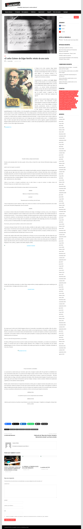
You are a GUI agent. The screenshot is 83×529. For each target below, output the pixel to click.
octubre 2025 (62, 119)
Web (5, 510)
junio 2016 (61, 287)
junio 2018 (61, 241)
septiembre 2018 (62, 236)
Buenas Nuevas (8, 12)
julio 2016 (61, 285)
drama (66, 96)
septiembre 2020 (62, 192)
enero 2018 (61, 251)
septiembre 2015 (62, 306)
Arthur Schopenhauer (71, 91)
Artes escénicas (64, 91)
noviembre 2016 (62, 278)
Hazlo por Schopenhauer (68, 99)
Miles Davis (61, 104)
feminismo (65, 97)
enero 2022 (61, 165)
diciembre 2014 (62, 322)
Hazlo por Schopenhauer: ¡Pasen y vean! (67, 53)
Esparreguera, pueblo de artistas (66, 47)
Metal (75, 102)
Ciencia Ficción (72, 92)
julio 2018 (61, 238)
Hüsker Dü (61, 101)
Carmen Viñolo (10, 61)
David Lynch (61, 96)
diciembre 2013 (62, 345)
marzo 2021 (61, 180)
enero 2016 (61, 297)
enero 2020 (61, 207)
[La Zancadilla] (21, 4)
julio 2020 (61, 194)
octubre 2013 (62, 350)
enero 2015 (61, 320)
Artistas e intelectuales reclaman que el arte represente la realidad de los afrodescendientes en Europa (12, 468)
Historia (74, 99)
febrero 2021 (61, 182)
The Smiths (64, 109)
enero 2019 (61, 228)
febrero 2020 (61, 205)
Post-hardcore (72, 104)
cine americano (62, 94)
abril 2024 (61, 146)
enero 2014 (61, 343)
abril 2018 (61, 245)
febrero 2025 (61, 129)
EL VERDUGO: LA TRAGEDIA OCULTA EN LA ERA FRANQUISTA (30, 467)
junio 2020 (61, 197)
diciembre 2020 (62, 186)
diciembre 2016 (62, 276)
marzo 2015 (61, 316)
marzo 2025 (61, 127)
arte (60, 91)
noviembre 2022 (62, 150)
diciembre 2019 (62, 209)
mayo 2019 (61, 220)
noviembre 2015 (62, 301)
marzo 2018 (61, 247)
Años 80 (76, 91)
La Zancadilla (13, 527)
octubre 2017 (62, 257)
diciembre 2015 (62, 299)
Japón (65, 101)
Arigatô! (49, 12)
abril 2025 (61, 125)
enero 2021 (61, 184)
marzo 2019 (61, 224)
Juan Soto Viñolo (74, 101)
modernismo (28, 429)
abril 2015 (61, 314)
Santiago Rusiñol (34, 429)
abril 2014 (61, 337)
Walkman (33, 12)
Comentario (7, 483)
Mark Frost (72, 102)
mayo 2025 (61, 123)
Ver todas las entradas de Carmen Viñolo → (20, 446)
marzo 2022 (61, 161)
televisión (74, 107)
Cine (5, 56)
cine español (12, 429)
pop (68, 104)
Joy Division (69, 101)
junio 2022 (61, 155)
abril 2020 (61, 201)
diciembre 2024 (62, 134)
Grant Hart (61, 99)
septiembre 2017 (62, 259)
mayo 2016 (61, 289)
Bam (28, 527)
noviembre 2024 (62, 136)
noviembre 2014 (62, 324)
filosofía (69, 97)
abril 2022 (61, 159)
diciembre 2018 (62, 230)
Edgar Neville (21, 429)
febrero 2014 (61, 341)
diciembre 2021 (62, 167)
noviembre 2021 (62, 169)
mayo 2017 (61, 266)
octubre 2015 (62, 303)
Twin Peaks (69, 109)
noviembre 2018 (62, 232)
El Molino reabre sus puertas (65, 55)
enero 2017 (61, 274)
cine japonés (67, 94)
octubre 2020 (62, 190)
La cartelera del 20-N (45, 467)
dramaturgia (70, 96)
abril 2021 (61, 178)
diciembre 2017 (62, 253)
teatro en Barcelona (63, 107)
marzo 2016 (61, 293)
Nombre (6, 500)
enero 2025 (61, 132)
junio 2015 (61, 310)
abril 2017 (61, 268)
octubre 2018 (62, 234)
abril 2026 (61, 117)
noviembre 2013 (62, 347)
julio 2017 (61, 262)
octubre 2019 (62, 213)
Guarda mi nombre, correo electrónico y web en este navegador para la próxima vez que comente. (27, 516)
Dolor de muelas (57, 12)
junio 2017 (61, 264)
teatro (74, 105)
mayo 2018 (61, 243)
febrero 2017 (61, 272)
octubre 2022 (62, 152)
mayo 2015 (61, 312)
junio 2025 (61, 121)
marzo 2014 (61, 339)
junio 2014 (61, 333)
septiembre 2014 (62, 329)
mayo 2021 (61, 176)
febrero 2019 (61, 226)
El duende (17, 12)
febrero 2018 (61, 249)
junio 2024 (61, 142)
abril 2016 (61, 291)
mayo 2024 (61, 144)
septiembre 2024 (62, 140)
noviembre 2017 (62, 255)
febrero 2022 (61, 163)
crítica (17, 429)
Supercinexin (41, 12)
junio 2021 (61, 173)
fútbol (73, 97)
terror (60, 109)
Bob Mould (61, 92)
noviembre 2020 (62, 188)
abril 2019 (61, 222)
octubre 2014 (62, 327)
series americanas (69, 105)
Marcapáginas (25, 12)
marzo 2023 (61, 148)
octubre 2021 (62, 171)
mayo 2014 (61, 335)
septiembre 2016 (62, 282)
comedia (72, 94)
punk (65, 105)
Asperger (66, 12)
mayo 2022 (61, 157)
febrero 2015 (61, 318)
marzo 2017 (61, 270)
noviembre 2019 (62, 211)
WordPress (24, 527)
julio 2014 (61, 331)
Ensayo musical (75, 96)
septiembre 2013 (62, 352)
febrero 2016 (61, 295)
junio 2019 (61, 217)
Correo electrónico (9, 505)
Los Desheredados (66, 102)
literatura (61, 102)
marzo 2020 (61, 203)
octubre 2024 (62, 138)
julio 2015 (61, 308)
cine (76, 92)
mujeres (65, 104)
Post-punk (61, 105)
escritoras (61, 97)
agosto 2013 (61, 354)
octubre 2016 (62, 280)
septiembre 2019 (62, 215)
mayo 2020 (61, 199)
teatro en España (69, 107)
